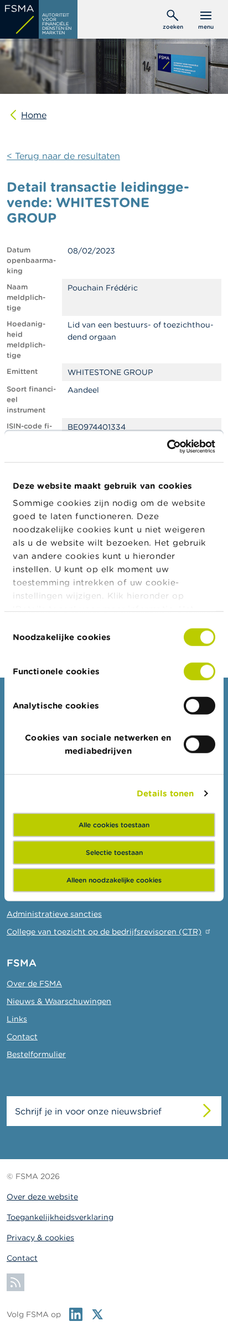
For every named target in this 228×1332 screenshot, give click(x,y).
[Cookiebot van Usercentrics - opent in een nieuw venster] (166, 447)
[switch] (199, 671)
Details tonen (165, 793)
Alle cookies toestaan (114, 824)
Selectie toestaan (114, 852)
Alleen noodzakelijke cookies (114, 879)
